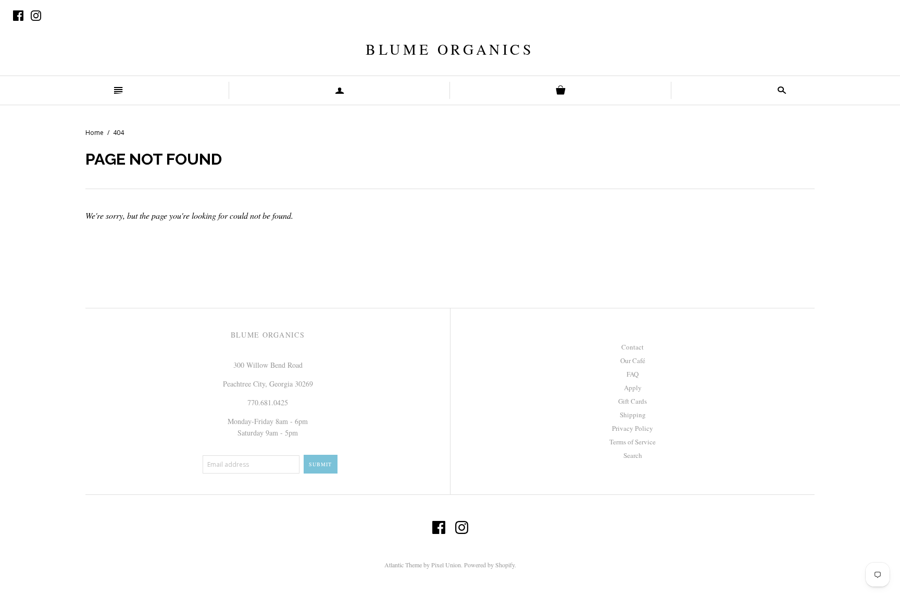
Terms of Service (632, 441)
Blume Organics (450, 49)
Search (632, 455)
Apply (633, 387)
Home (94, 132)
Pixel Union (446, 565)
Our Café (632, 360)
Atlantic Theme (403, 565)
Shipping (633, 414)
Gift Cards (632, 401)
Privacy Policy (632, 428)
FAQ (633, 374)
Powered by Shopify (489, 565)
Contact (632, 347)
